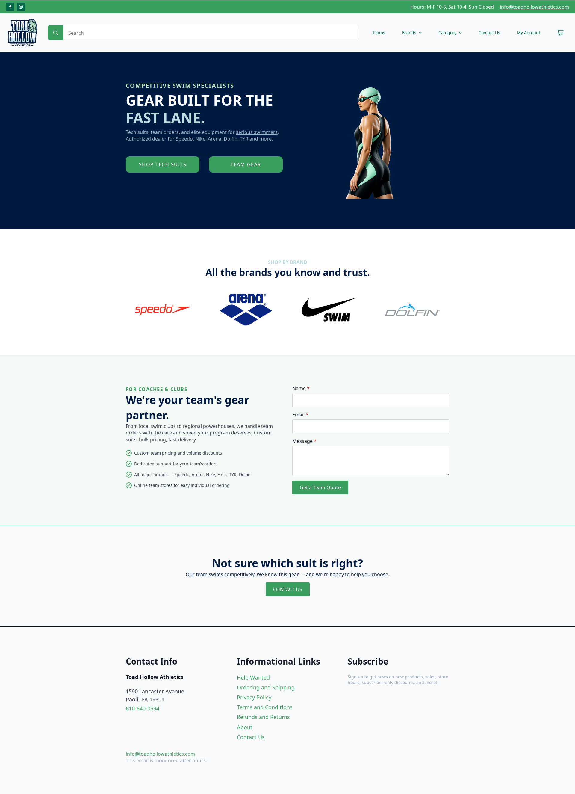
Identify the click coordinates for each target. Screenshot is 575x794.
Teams (378, 32)
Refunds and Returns (263, 717)
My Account (528, 32)
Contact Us (489, 32)
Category (447, 32)
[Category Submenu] (461, 33)
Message (304, 441)
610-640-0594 (142, 708)
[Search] (55, 33)
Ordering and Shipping (266, 687)
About (244, 727)
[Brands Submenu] (421, 33)
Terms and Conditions (265, 707)
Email (300, 414)
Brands (409, 32)
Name (301, 388)
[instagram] (21, 7)
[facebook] (10, 7)
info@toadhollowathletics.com (534, 7)
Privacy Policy (254, 697)
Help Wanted (253, 677)
